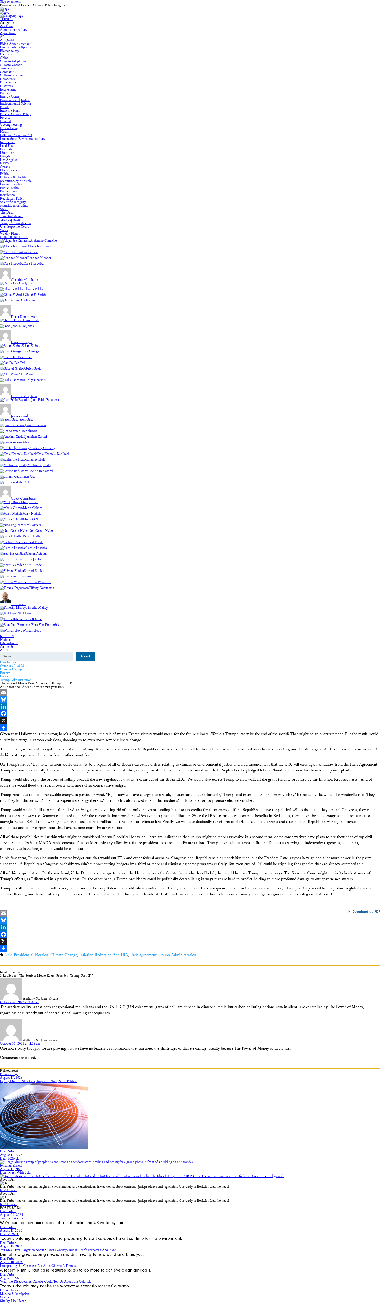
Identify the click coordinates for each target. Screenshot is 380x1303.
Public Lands (9, 191)
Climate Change (11, 65)
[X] (190, 720)
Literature (7, 153)
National (5, 640)
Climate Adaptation (13, 61)
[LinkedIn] (190, 706)
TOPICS (6, 19)
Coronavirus (8, 72)
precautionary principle (16, 181)
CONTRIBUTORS (14, 237)
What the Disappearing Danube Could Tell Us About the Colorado (45, 1281)
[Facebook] (190, 713)
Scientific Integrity (13, 202)
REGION (7, 636)
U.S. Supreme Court (14, 227)
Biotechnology (9, 51)
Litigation (6, 156)
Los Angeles (8, 160)
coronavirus (8, 68)
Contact (5, 1297)
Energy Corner (10, 96)
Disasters (6, 86)
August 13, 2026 (11, 1246)
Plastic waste (8, 170)
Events (4, 107)
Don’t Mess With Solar (16, 1173)
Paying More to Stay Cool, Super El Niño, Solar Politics (38, 1081)
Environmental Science (15, 104)
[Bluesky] (190, 699)
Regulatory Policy (12, 198)
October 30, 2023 (12, 666)
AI (2, 37)
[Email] (190, 692)
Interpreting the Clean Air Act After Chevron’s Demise (38, 1266)
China (4, 58)
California (6, 54)
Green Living (9, 128)
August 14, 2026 (11, 1169)
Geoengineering (11, 125)
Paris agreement (143, 954)
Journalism (7, 142)
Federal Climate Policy (15, 114)
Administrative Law (13, 30)
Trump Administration (15, 223)
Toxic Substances (11, 216)
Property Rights (11, 184)
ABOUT (6, 650)
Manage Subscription (14, 1294)
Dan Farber (8, 662)
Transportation (10, 220)
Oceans (5, 167)
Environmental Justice (15, 100)
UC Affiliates (9, 1290)
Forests (5, 118)
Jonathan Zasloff (11, 1165)
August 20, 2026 (11, 1215)
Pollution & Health (13, 177)
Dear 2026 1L (9, 1158)
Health (4, 132)
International (9, 643)
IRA (124, 954)
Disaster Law (9, 82)
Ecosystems (8, 89)
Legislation (7, 149)
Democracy (7, 79)
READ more (8, 1190)
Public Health (9, 188)
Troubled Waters (12, 1218)
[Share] (190, 727)
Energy (5, 93)
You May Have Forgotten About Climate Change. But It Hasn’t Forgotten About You (58, 1250)
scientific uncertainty (14, 205)
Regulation (7, 195)
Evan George (9, 1074)
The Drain (7, 213)
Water (4, 230)
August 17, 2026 (11, 1155)
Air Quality (8, 40)
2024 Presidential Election (26, 954)
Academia (6, 26)
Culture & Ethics (12, 75)
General (5, 121)
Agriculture (8, 33)
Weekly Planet (10, 234)
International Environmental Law (22, 139)
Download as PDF (365, 912)
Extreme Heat (10, 111)
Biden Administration (15, 44)
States (4, 209)
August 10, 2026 (11, 1262)
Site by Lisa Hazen (13, 1301)
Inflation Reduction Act (16, 135)
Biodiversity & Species (15, 47)
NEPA (4, 163)
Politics (5, 174)
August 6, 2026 (10, 1278)
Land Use (6, 146)
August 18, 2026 (11, 1078)
